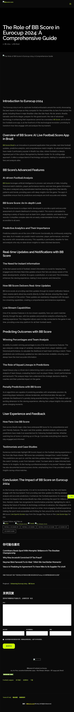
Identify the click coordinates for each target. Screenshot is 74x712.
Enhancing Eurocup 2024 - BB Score (23, 583)
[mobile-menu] (68, 4)
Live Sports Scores (17, 514)
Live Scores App (62, 527)
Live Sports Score (9, 531)
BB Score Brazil (9, 145)
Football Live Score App (11, 527)
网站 (51, 629)
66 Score (56, 120)
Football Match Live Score (46, 527)
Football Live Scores (28, 527)
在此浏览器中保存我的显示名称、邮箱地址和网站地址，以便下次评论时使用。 (24, 639)
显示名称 (5, 629)
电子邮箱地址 (29, 629)
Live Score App (62, 514)
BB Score (6, 183)
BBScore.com (30, 703)
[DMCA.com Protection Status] (8, 675)
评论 (4, 602)
